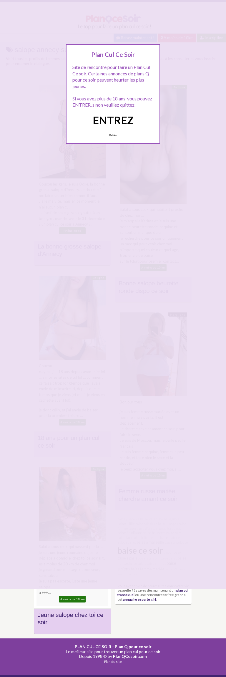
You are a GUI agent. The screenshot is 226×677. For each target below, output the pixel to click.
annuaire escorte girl (139, 599)
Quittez (113, 135)
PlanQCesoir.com (130, 656)
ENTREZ (113, 120)
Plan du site (113, 661)
